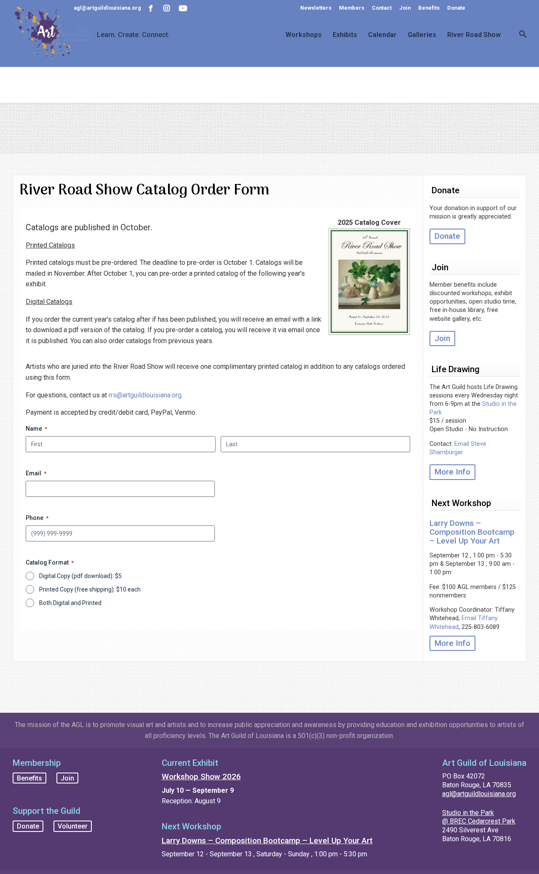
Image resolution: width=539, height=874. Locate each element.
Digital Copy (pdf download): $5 (80, 576)
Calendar (382, 35)
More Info (452, 472)
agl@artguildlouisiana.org (479, 794)
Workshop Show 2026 (201, 776)
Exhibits (345, 35)
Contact (382, 8)
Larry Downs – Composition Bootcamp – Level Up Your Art (472, 532)
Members (351, 8)
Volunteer (73, 826)
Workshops (304, 35)
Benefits (429, 8)
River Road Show (474, 35)
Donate (456, 8)
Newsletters (315, 8)
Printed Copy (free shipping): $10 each (90, 589)
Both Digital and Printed (70, 603)
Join (405, 8)
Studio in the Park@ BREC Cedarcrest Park (478, 817)
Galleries (422, 35)
